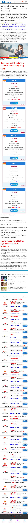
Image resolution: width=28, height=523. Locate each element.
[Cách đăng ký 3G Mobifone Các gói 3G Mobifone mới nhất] (4, 278)
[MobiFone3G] (7, 1)
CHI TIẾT (22, 104)
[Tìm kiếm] (22, 2)
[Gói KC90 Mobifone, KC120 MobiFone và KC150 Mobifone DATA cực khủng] (4, 289)
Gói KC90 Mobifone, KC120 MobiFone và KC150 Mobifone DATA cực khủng (17, 288)
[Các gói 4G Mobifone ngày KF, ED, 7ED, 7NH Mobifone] (4, 284)
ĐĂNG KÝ (13, 103)
